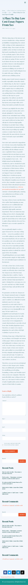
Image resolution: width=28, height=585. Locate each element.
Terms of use (4, 577)
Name (3, 418)
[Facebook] (5, 572)
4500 (14, 28)
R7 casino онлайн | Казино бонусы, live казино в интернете (12, 483)
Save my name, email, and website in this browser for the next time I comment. (12, 444)
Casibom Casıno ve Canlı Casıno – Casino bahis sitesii (12, 493)
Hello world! (19, 505)
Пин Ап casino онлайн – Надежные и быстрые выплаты (11, 472)
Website (3, 435)
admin (3, 28)
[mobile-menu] (25, 2)
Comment (4, 400)
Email (3, 427)
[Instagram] (14, 572)
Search (4, 458)
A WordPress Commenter (8, 505)
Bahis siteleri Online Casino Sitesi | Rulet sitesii (12, 488)
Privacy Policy (11, 577)
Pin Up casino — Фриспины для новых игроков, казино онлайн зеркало (12, 478)
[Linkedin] (18, 572)
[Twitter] (10, 572)
